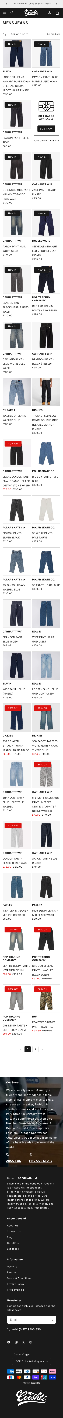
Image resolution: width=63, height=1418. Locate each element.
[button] (4, 13)
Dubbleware (41, 240)
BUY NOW (46, 128)
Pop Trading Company (41, 299)
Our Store (13, 1243)
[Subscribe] (52, 1320)
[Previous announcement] (6, 4)
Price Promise (15, 1289)
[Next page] (42, 1049)
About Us (13, 1225)
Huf (34, 1016)
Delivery (12, 1266)
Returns (12, 1272)
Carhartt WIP (42, 71)
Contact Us (14, 1231)
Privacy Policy (15, 1284)
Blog (10, 1237)
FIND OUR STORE (40, 1160)
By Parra (9, 410)
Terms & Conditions (19, 1278)
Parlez (7, 904)
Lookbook (13, 1248)
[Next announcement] (56, 4)
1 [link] (27, 1049)
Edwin (7, 71)
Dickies (37, 410)
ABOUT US (13, 1160)
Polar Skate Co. (43, 471)
